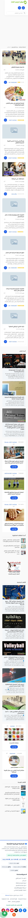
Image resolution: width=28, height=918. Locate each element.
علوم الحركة (8, 268)
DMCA (9, 901)
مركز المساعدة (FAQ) (21, 883)
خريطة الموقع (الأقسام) (20, 888)
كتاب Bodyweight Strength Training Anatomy (16, 370)
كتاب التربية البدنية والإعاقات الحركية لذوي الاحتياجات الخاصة (14, 398)
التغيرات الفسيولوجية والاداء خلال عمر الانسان (14, 216)
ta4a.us (7, 895)
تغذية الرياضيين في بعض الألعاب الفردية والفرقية (15, 104)
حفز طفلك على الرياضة (18, 179)
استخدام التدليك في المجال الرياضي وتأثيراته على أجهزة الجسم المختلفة (14, 524)
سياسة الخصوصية (22, 899)
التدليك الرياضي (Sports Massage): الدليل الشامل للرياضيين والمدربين (14, 462)
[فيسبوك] (24, 910)
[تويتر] (16, 910)
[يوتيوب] (12, 910)
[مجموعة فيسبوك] (20, 910)
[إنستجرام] (7, 910)
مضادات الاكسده (14, 743)
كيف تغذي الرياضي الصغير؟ (16, 326)
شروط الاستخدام (13, 899)
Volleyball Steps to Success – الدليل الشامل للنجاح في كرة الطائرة (14, 658)
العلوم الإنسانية (14, 82)
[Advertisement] (14, 30)
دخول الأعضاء (23, 7)
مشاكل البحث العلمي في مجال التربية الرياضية (14, 771)
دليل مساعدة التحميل (21, 885)
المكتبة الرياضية (22, 47)
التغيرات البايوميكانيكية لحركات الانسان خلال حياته (15, 289)
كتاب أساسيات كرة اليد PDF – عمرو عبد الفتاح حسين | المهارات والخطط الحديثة (14, 602)
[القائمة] (19, 7)
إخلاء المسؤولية (5, 899)
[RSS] (14, 914)
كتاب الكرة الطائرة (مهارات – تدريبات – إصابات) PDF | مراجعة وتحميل (14, 631)
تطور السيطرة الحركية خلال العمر (15, 252)
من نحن (24, 880)
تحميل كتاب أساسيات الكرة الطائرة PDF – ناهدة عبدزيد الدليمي (14, 685)
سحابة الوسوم (15, 47)
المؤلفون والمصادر (16, 901)
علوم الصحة (14, 120)
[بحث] (24, 13)
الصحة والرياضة (9, 158)
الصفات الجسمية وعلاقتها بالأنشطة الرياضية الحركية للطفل (14, 493)
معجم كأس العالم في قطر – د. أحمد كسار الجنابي (14, 712)
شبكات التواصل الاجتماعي (20, 890)
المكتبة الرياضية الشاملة (15, 844)
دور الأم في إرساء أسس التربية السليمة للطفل (15, 142)
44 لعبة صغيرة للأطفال (17, 67)
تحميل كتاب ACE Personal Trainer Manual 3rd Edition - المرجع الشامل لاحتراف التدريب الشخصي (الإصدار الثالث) (14, 426)
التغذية (10, 120)
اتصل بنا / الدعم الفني (21, 878)
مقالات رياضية (14, 194)
